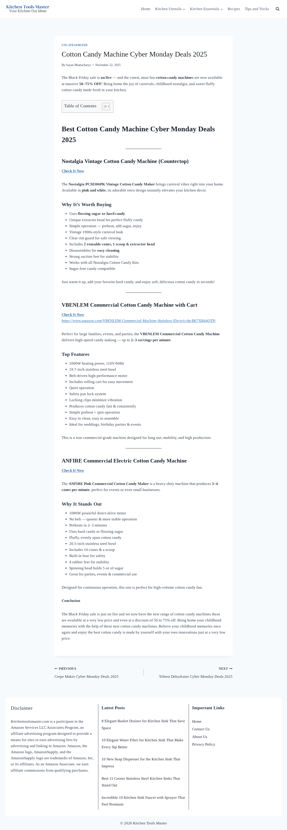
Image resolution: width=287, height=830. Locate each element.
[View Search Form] (278, 9)
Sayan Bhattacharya (78, 65)
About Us (199, 737)
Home (145, 9)
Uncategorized (75, 45)
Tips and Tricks (257, 9)
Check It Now (73, 171)
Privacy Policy (203, 744)
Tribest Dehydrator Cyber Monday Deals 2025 (196, 673)
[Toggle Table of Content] (104, 106)
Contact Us (201, 729)
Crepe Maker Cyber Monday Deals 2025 (86, 673)
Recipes (234, 9)
